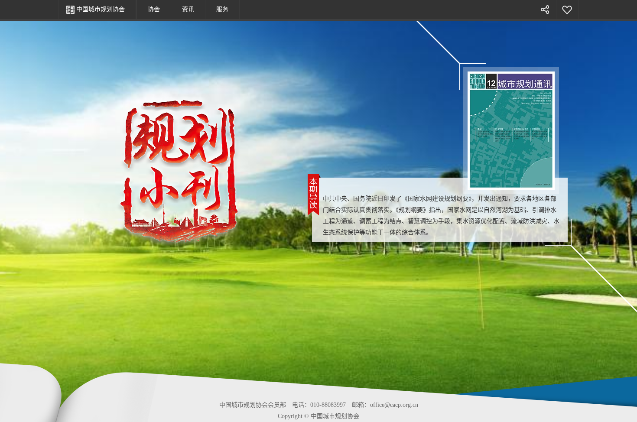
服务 (222, 9)
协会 (154, 9)
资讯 (188, 9)
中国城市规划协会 (100, 9)
